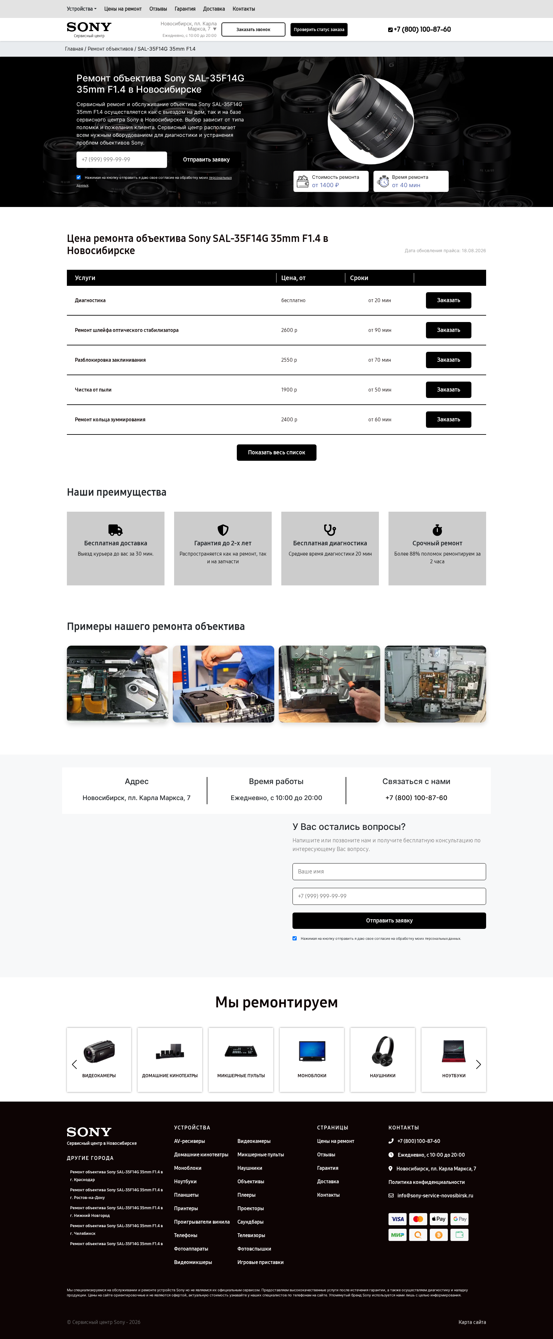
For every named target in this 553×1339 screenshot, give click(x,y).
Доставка (214, 9)
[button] (74, 1065)
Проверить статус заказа (319, 29)
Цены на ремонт (123, 9)
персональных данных (442, 939)
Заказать (448, 300)
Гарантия (185, 9)
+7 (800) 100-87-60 (416, 798)
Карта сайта (472, 1322)
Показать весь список (276, 452)
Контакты (244, 9)
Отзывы (158, 9)
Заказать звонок (253, 29)
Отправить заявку (206, 159)
